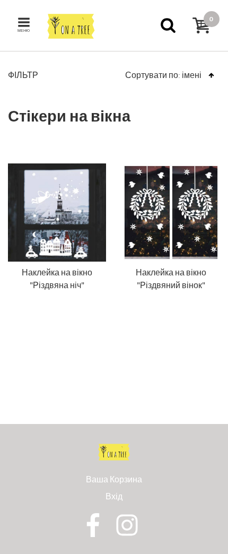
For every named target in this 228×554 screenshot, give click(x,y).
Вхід (114, 496)
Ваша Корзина (114, 479)
